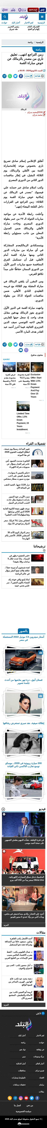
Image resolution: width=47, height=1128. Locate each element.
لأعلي (38, 1013)
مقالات (41, 1092)
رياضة (30, 42)
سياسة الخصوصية (23, 1111)
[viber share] (26, 350)
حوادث (41, 1042)
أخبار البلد (16, 22)
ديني (24, 1056)
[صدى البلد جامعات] (22, 10)
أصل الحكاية (21, 1064)
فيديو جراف (39, 1071)
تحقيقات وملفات (19, 1085)
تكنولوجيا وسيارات (19, 1078)
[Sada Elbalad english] (5, 10)
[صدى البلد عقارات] (12, 10)
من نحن (30, 1105)
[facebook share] (21, 76)
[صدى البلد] (23, 16)
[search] (5, 16)
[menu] (42, 16)
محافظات (22, 1071)
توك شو (23, 1049)
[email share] (4, 76)
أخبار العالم (40, 1064)
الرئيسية (41, 22)
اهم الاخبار (28, 22)
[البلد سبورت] (33, 10)
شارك (27, 76)
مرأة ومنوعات (38, 1056)
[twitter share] (15, 76)
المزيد (6, 925)
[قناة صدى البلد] (42, 10)
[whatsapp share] (10, 76)
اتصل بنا (17, 1105)
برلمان (41, 1085)
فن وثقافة (40, 1049)
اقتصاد (41, 1078)
